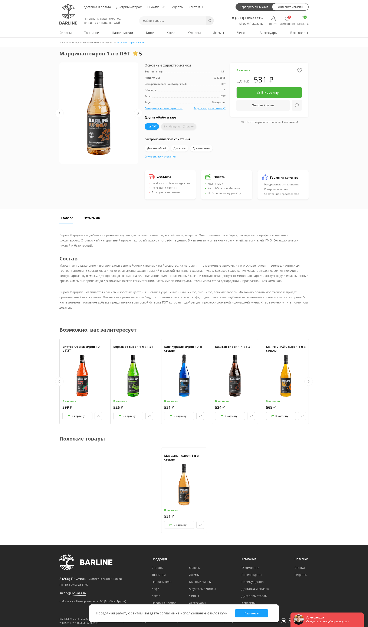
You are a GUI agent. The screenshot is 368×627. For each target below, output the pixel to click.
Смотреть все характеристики (164, 108)
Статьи (300, 568)
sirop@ (251, 23)
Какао (171, 32)
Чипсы (242, 32)
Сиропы (65, 32)
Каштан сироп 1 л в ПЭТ (233, 347)
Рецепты (177, 7)
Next (138, 113)
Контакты (196, 7)
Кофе (150, 32)
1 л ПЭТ (152, 126)
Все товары (299, 32)
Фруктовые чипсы (202, 589)
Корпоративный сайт (254, 7)
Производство (252, 575)
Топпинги (91, 32)
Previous (59, 113)
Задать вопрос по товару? (210, 108)
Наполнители (122, 32)
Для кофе (179, 148)
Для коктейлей (156, 148)
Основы (194, 32)
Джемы (218, 32)
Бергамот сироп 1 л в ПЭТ (133, 347)
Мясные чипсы (200, 582)
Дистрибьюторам (129, 7)
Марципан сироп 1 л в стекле (181, 457)
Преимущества (253, 582)
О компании (156, 7)
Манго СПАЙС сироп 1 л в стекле (286, 349)
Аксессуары (268, 32)
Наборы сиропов (164, 603)
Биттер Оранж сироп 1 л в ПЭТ (81, 349)
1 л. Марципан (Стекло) (179, 126)
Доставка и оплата (97, 7)
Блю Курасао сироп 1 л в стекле (183, 349)
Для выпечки (201, 148)
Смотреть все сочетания (160, 156)
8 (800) (247, 17)
